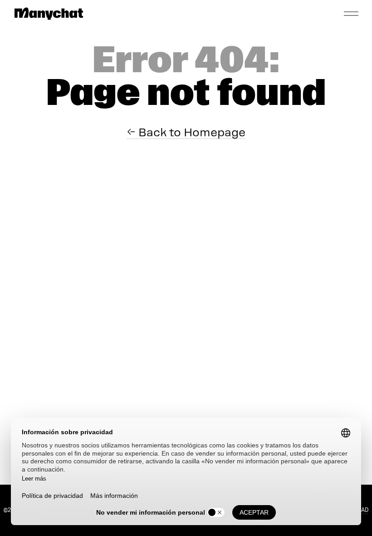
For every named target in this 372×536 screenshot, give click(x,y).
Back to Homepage (190, 132)
